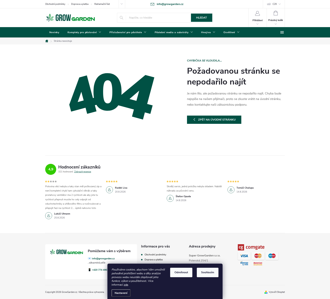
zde (126, 285)
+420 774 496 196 (102, 270)
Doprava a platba (80, 4)
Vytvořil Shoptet (277, 292)
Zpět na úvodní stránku (217, 120)
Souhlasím (207, 272)
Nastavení (121, 293)
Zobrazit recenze (82, 171)
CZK (275, 4)
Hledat (201, 18)
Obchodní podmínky (55, 4)
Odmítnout (181, 272)
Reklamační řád (102, 4)
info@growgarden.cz (103, 258)
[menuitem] (54, 32)
